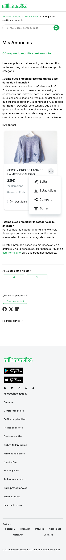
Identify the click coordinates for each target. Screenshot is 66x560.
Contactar (9, 402)
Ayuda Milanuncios (11, 16)
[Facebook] (4, 309)
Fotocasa (10, 528)
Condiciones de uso (14, 410)
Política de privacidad (14, 419)
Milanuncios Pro (12, 496)
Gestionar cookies (13, 436)
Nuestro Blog (10, 462)
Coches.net (55, 528)
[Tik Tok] (34, 387)
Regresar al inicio (11, 320)
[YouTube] (27, 387)
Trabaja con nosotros (14, 479)
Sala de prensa (11, 470)
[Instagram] (20, 387)
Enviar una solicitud (15, 301)
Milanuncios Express (14, 453)
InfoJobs (39, 528)
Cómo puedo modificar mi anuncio (26, 53)
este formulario (11, 252)
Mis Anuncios (31, 16)
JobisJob (48, 534)
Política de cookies (13, 427)
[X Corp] (11, 309)
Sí (14, 277)
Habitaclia (25, 528)
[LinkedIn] (17, 309)
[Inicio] (14, 6)
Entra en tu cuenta (13, 505)
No (37, 277)
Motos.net (18, 534)
